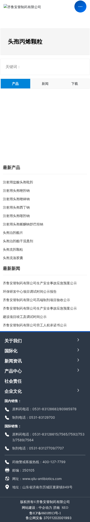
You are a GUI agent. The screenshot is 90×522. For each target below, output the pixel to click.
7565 (63, 434)
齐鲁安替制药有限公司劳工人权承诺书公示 (35, 325)
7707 (60, 448)
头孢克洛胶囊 (13, 258)
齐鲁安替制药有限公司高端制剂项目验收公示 (36, 300)
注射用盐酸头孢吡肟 (18, 182)
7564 (29, 440)
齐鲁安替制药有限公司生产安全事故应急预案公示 (40, 283)
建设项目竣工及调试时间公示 (25, 317)
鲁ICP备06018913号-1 (45, 513)
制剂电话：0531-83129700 (33, 417)
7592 (73, 434)
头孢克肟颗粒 (13, 249)
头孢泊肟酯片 (13, 232)
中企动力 (45, 508)
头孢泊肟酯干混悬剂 (18, 241)
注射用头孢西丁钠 (16, 207)
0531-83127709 (42, 448)
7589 (20, 440)
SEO (65, 508)
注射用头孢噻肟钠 (16, 216)
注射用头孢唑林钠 (16, 199)
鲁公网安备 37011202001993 (49, 518)
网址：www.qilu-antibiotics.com (37, 479)
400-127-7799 (54, 462)
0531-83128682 (45, 409)
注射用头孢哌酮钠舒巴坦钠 (23, 224)
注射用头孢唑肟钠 (16, 190)
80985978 (68, 409)
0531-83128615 (45, 434)
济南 (56, 508)
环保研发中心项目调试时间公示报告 (30, 291)
